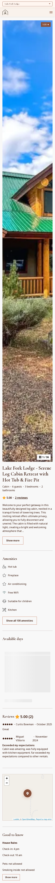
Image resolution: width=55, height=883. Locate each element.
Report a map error (44, 819)
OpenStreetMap (28, 819)
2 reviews (21, 498)
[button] (31, 801)
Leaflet (16, 819)
